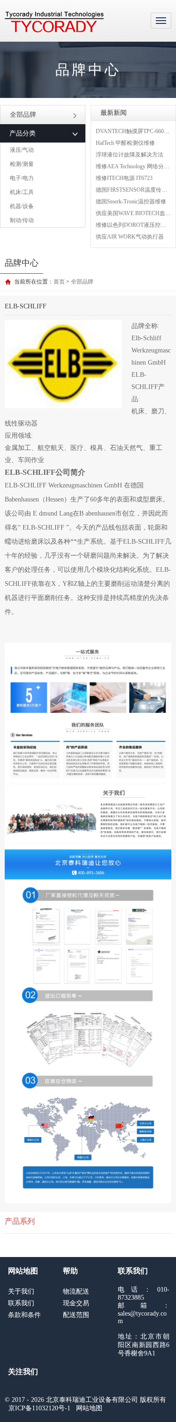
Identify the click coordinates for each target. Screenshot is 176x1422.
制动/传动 (22, 220)
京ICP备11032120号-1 (39, 1408)
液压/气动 (22, 150)
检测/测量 (22, 164)
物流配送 (76, 1291)
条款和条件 (24, 1314)
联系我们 (21, 1303)
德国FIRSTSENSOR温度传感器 (134, 190)
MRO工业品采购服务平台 (54, 22)
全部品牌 (23, 114)
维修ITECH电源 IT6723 (124, 178)
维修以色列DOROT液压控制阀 (134, 225)
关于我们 (21, 1291)
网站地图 (89, 1408)
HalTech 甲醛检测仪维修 (125, 143)
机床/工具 (22, 192)
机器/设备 (22, 206)
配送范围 (76, 1314)
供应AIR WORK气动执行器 (130, 236)
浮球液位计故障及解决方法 (129, 154)
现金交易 (76, 1303)
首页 (59, 281)
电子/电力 (22, 178)
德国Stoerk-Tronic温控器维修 (131, 201)
